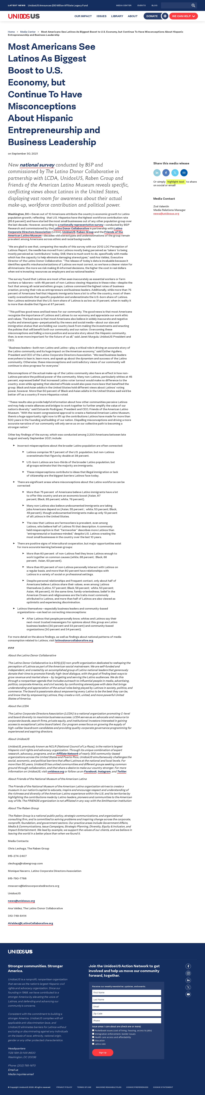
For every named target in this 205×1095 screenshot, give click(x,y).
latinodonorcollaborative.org (74, 640)
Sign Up (103, 1052)
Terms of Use (84, 1087)
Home (11, 31)
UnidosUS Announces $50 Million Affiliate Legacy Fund (58, 5)
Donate (152, 16)
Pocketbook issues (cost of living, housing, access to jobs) (123, 1030)
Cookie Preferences (137, 1087)
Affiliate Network (67, 753)
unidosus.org (55, 771)
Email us (13, 1070)
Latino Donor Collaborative (71, 228)
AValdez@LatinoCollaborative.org (30, 923)
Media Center (123, 5)
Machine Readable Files (108, 1087)
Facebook (90, 771)
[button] (183, 16)
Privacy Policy (64, 1087)
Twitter (121, 771)
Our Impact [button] (84, 17)
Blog (154, 5)
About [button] (134, 17)
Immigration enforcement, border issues (115, 1033)
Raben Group (85, 232)
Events (141, 5)
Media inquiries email (20, 1074)
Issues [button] (103, 17)
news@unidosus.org (21, 901)
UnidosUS (68, 232)
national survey (37, 165)
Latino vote (100, 1044)
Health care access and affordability (113, 1037)
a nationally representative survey (80, 224)
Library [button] (118, 17)
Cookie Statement (163, 1087)
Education (100, 1040)
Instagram (104, 771)
